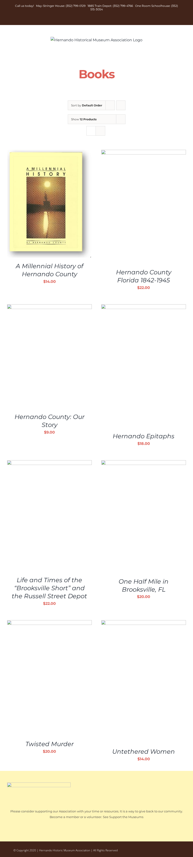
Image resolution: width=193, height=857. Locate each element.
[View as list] (100, 130)
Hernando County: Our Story (49, 421)
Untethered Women (143, 751)
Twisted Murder (49, 744)
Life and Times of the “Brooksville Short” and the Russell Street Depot (49, 588)
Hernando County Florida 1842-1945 (143, 276)
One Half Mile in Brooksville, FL (144, 585)
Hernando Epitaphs (143, 436)
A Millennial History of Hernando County (49, 270)
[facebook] (158, 849)
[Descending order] (120, 105)
